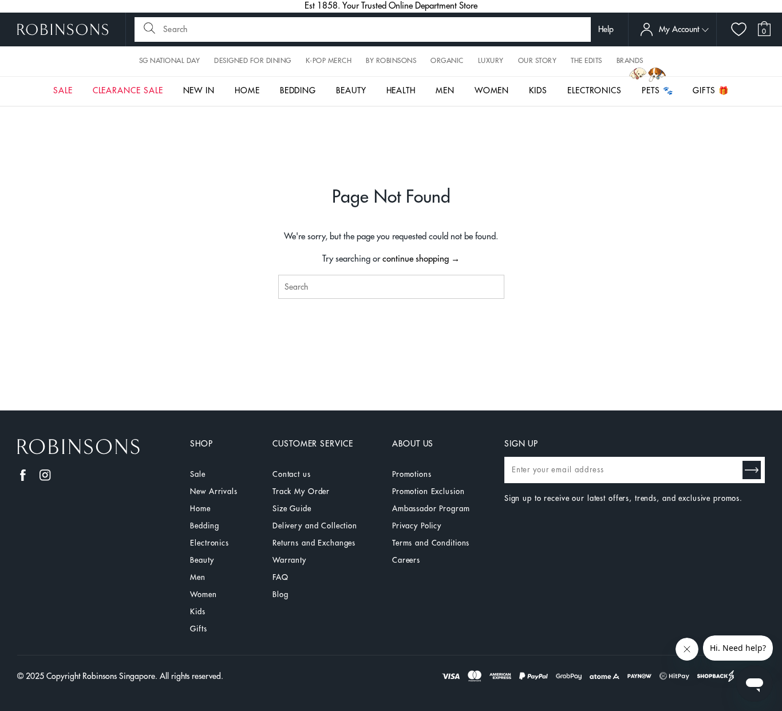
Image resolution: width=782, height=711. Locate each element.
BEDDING (298, 90)
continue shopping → (421, 259)
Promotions (412, 474)
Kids (197, 611)
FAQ (280, 577)
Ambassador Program (431, 508)
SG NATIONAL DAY (169, 60)
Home (200, 508)
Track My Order (301, 491)
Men (198, 577)
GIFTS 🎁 (711, 90)
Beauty (202, 560)
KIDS (538, 90)
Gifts (198, 629)
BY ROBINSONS (391, 60)
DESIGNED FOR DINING (252, 60)
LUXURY (491, 60)
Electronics (209, 543)
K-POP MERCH (329, 60)
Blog (280, 594)
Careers (406, 560)
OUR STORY (537, 60)
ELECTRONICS (594, 90)
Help (606, 29)
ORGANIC (447, 60)
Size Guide (291, 508)
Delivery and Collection (314, 526)
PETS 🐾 (657, 90)
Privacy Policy (416, 526)
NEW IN (199, 90)
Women (203, 594)
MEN (445, 90)
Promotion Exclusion (428, 491)
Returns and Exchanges (314, 543)
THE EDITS (586, 60)
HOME (247, 90)
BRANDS (630, 60)
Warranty (289, 560)
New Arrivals (213, 491)
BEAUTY (351, 90)
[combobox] (391, 287)
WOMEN (492, 90)
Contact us (291, 474)
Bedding (204, 526)
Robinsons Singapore (118, 676)
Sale (197, 474)
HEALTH (401, 90)
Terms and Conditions (430, 543)
